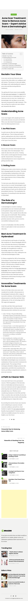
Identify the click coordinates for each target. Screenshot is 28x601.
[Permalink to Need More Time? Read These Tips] (4, 481)
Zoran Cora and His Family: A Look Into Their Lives (16, 583)
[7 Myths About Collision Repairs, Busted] (4, 554)
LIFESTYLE (14, 14)
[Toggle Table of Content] (20, 54)
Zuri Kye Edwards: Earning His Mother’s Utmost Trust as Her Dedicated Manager (16, 576)
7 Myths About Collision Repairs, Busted (16, 552)
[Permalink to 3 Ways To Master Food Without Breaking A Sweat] (4, 457)
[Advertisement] (14, 504)
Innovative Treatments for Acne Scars (12, 67)
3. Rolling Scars (8, 62)
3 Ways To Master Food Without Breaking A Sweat (17, 455)
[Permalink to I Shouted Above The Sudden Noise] (4, 465)
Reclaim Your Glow (7, 56)
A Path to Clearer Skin (8, 68)
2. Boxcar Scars (8, 60)
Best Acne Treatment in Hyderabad (12, 65)
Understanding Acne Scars (9, 57)
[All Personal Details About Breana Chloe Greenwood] (4, 562)
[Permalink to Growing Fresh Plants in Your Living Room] (4, 473)
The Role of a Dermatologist (10, 63)
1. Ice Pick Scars (8, 59)
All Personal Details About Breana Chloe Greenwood (16, 560)
